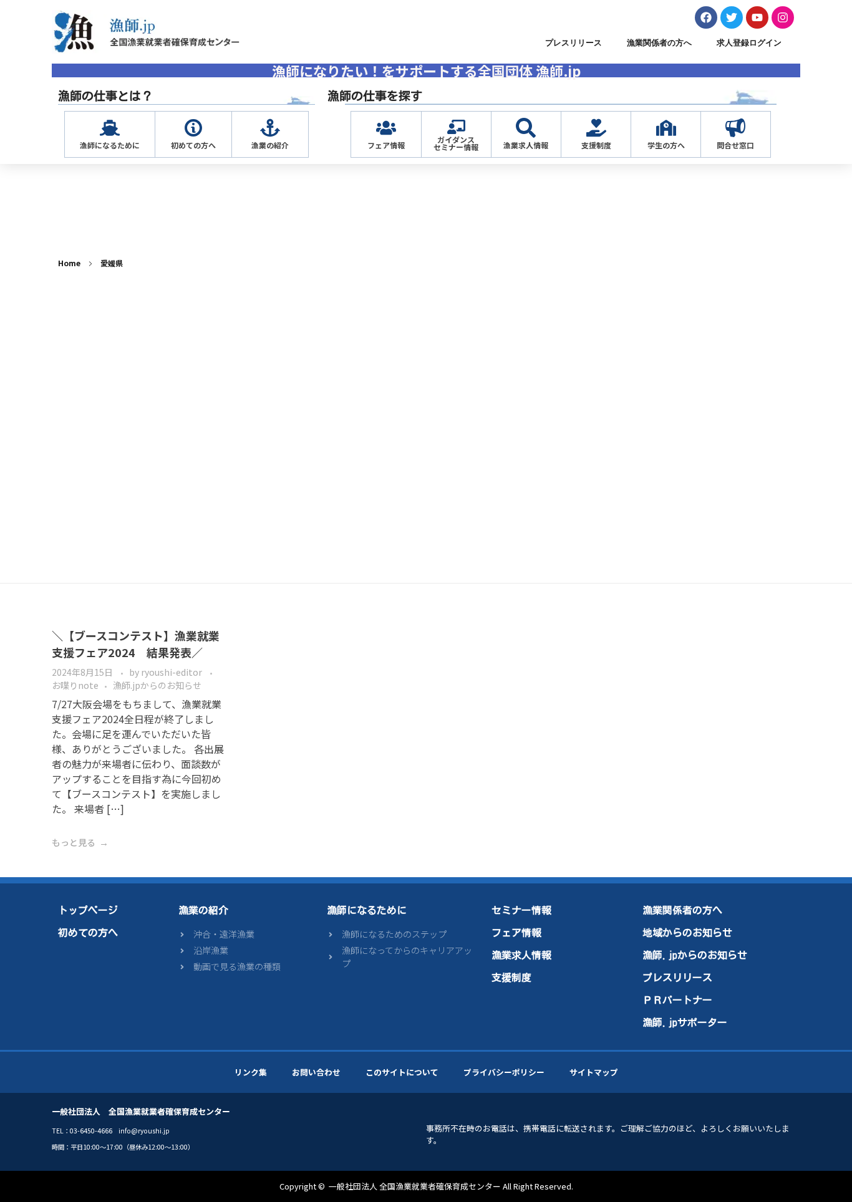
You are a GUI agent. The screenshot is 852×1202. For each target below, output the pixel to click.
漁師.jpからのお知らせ (157, 685)
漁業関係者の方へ (659, 42)
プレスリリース (573, 42)
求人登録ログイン (749, 42)
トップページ (88, 910)
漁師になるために (110, 145)
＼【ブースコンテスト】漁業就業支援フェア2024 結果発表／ (136, 643)
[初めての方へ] (193, 128)
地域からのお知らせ (687, 933)
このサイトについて (401, 1072)
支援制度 (596, 145)
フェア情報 (386, 145)
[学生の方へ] (666, 128)
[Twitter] (731, 17)
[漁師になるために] (110, 128)
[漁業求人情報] (526, 128)
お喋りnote (75, 685)
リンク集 (251, 1072)
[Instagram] (783, 17)
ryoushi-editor (172, 672)
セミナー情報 (521, 910)
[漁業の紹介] (270, 128)
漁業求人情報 (525, 145)
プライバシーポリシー (504, 1072)
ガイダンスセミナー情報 (455, 143)
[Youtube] (757, 17)
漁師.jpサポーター (684, 1022)
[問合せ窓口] (735, 128)
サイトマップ (593, 1072)
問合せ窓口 (735, 145)
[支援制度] (596, 128)
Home (69, 262)
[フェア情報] (386, 128)
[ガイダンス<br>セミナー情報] (456, 127)
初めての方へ (193, 145)
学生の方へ (666, 145)
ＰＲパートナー (677, 1000)
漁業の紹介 (270, 145)
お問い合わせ (316, 1072)
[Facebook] (706, 17)
